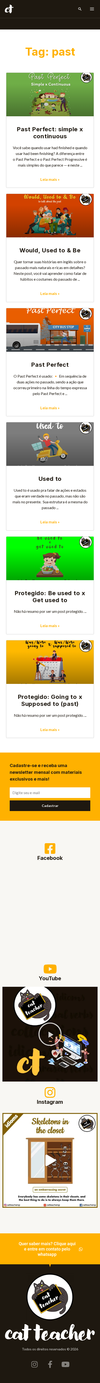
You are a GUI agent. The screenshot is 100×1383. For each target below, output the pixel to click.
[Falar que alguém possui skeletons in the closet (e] (50, 1160)
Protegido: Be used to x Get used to (50, 597)
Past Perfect (50, 364)
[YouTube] (50, 969)
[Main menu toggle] (92, 9)
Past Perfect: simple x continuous (50, 133)
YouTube (50, 978)
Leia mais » (50, 179)
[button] (80, 9)
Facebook (50, 858)
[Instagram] (50, 1092)
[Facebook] (50, 848)
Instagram (50, 1102)
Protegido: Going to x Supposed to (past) (50, 700)
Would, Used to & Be (50, 250)
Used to (50, 478)
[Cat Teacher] (9, 9)
